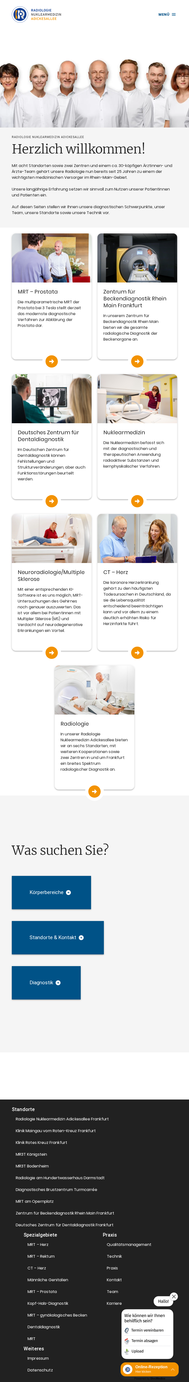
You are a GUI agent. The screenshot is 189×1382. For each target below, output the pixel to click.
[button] (65, 1119)
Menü (163, 14)
